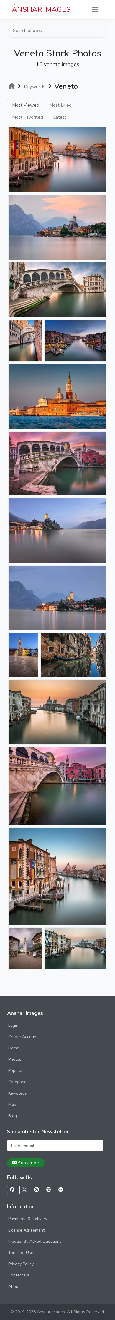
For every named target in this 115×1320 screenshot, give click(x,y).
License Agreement (26, 1230)
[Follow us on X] (24, 1190)
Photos (14, 1059)
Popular (15, 1070)
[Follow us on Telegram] (60, 1190)
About (14, 1286)
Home (13, 1048)
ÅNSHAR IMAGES (41, 9)
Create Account (23, 1037)
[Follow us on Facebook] (12, 1190)
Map (12, 1104)
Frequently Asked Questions (35, 1241)
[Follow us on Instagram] (36, 1190)
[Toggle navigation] (95, 9)
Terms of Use (20, 1252)
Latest (59, 117)
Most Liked (60, 105)
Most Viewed (25, 105)
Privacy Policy (21, 1264)
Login (13, 1025)
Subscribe (28, 1163)
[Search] (102, 30)
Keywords (17, 1093)
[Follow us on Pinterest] (48, 1190)
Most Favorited (27, 117)
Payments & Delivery (27, 1219)
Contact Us (18, 1275)
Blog (12, 1116)
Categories (18, 1082)
